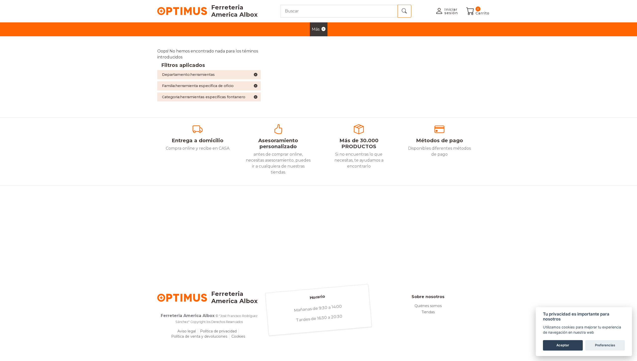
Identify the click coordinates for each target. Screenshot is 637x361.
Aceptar (562, 345)
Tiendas (428, 312)
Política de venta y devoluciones (199, 336)
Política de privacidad (218, 331)
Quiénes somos (428, 306)
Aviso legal (186, 331)
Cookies (238, 336)
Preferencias (605, 345)
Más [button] (315, 29)
